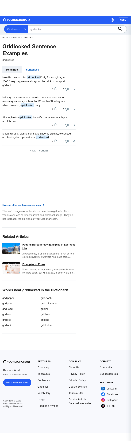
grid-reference (49, 303)
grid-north (46, 298)
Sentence (15, 37)
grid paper (8, 298)
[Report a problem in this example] (74, 89)
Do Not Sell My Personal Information (80, 401)
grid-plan (7, 303)
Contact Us (106, 367)
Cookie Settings (78, 386)
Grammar (43, 386)
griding (45, 309)
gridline (45, 320)
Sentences (13, 29)
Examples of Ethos (33, 264)
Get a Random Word (17, 382)
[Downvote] (67, 89)
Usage (41, 399)
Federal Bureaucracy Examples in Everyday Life (48, 246)
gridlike (6, 320)
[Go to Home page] (16, 19)
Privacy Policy (77, 374)
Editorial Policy (77, 380)
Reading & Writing (48, 406)
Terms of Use (76, 393)
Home (5, 37)
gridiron (6, 314)
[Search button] (122, 29)
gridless (45, 314)
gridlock (6, 325)
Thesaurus (44, 374)
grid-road (7, 309)
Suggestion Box (109, 374)
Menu (123, 19)
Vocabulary (44, 393)
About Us (74, 367)
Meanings (12, 69)
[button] (112, 19)
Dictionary (43, 367)
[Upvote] (56, 89)
